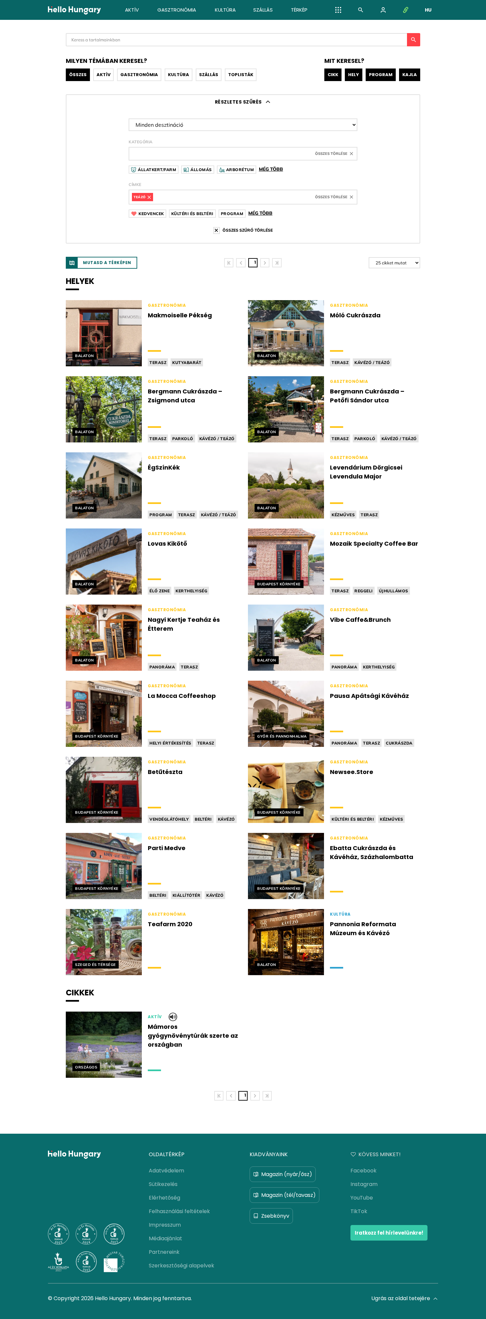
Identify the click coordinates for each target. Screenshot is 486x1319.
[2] (264, 262)
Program (380, 74)
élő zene (159, 590)
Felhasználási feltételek (179, 1211)
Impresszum (165, 1225)
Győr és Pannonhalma (282, 736)
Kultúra (178, 74)
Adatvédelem (166, 1170)
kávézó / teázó (372, 362)
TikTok (358, 1211)
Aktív (103, 74)
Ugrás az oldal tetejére (400, 1298)
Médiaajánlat (165, 1238)
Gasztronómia (139, 74)
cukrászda (399, 743)
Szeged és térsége (95, 964)
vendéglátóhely (169, 819)
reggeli (363, 590)
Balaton (84, 355)
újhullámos (393, 590)
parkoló (182, 438)
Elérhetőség (164, 1198)
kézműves (343, 514)
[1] (228, 262)
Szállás (208, 74)
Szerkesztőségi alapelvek (181, 1265)
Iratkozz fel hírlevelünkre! (389, 1232)
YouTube (361, 1198)
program (160, 514)
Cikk (333, 74)
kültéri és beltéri (353, 819)
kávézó (226, 819)
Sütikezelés (163, 1184)
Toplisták (240, 74)
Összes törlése (331, 153)
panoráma (162, 666)
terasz (157, 362)
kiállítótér (187, 895)
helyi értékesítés (170, 743)
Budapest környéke (279, 584)
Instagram (364, 1184)
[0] (240, 262)
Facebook (363, 1170)
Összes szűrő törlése (248, 230)
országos (86, 1067)
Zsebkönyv (275, 1216)
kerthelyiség (191, 590)
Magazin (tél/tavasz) (288, 1195)
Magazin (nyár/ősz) (286, 1174)
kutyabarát (186, 362)
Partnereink (164, 1252)
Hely (353, 74)
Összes (78, 74)
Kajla (409, 74)
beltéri (203, 819)
